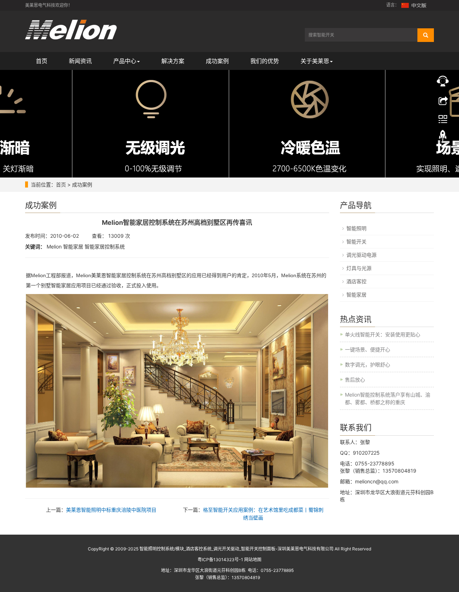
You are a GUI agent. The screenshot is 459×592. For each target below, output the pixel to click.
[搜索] (425, 35)
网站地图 (252, 559)
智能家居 (356, 295)
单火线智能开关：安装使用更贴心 (382, 334)
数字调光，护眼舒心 (367, 364)
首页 (41, 61)
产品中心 (124, 61)
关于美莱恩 (315, 61)
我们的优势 (264, 61)
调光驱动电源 (361, 255)
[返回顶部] (443, 137)
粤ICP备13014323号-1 (220, 559)
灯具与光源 (359, 268)
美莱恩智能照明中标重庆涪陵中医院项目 (111, 510)
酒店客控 (356, 281)
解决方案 (172, 61)
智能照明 (356, 228)
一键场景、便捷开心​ (367, 349)
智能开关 (356, 241)
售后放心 (355, 379)
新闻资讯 (80, 61)
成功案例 (217, 61)
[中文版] (414, 5)
